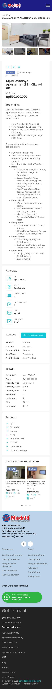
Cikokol (11, 93)
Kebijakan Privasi (31, 683)
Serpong (30, 488)
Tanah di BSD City (10, 647)
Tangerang (28, 354)
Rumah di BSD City (10, 633)
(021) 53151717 (17, 536)
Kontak (5, 667)
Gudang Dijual (34, 559)
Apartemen (19, 288)
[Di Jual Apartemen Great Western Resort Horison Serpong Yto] (36, 472)
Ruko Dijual (33, 568)
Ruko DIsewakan (9, 570)
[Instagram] (30, 544)
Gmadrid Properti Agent (30, 681)
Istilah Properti (8, 677)
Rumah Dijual (34, 572)
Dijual (25, 386)
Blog (4, 662)
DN (24, 390)
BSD (8, 486)
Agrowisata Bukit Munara (13, 652)
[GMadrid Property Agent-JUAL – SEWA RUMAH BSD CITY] (11, 5)
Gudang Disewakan (11, 559)
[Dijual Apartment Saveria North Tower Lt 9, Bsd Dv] (15, 472)
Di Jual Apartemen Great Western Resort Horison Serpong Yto (36, 483)
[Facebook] (23, 544)
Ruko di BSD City (9, 642)
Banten (26, 350)
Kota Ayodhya (29, 358)
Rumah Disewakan (10, 575)
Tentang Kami (8, 672)
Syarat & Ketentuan (11, 683)
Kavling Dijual (34, 576)
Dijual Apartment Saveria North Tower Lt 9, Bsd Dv (15, 482)
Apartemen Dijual (36, 555)
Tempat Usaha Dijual (37, 563)
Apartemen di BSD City (12, 637)
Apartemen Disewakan (12, 555)
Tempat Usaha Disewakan (9, 565)
